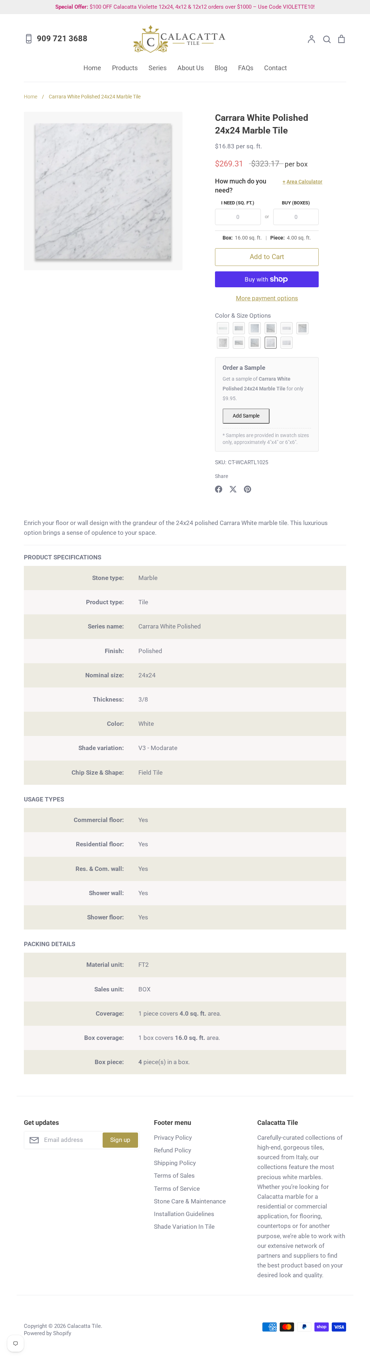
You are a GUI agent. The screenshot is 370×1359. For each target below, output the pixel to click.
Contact (275, 68)
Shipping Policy (175, 1163)
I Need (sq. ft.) (237, 203)
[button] (223, 328)
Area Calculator (301, 182)
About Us (190, 68)
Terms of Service (177, 1188)
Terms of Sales (174, 1175)
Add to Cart (267, 257)
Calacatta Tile (84, 1326)
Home (92, 68)
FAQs (245, 68)
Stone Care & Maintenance (190, 1201)
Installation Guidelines (184, 1214)
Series (158, 68)
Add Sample (246, 416)
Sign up (120, 1139)
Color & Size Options (243, 315)
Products (125, 68)
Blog (221, 68)
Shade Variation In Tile (184, 1226)
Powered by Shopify (47, 1333)
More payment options (267, 298)
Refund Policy (172, 1150)
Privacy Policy (173, 1137)
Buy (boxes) (296, 203)
